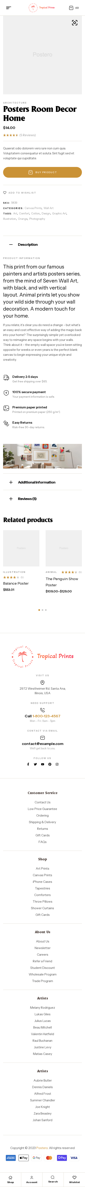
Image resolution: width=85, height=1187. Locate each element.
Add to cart (25, 552)
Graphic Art (59, 213)
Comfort (24, 213)
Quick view (26, 562)
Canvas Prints (33, 208)
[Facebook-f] (28, 764)
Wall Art (48, 208)
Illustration (9, 218)
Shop (10, 1182)
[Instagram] (57, 764)
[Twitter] (35, 764)
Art (15, 213)
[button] (39, 610)
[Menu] (10, 8)
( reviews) (27, 135)
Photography (37, 218)
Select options (69, 552)
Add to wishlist (22, 192)
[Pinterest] (49, 764)
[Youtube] (42, 764)
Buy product (46, 172)
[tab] (42, 244)
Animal (51, 572)
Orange (22, 218)
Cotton (35, 213)
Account (31, 1182)
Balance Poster (16, 583)
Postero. (42, 1148)
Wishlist (74, 1182)
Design (46, 213)
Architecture (15, 102)
